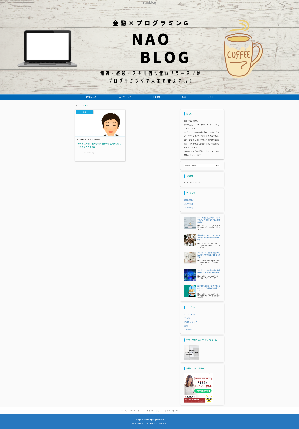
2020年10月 (189, 200)
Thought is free (161, 423)
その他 (187, 318)
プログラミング (190, 321)
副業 (186, 325)
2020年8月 (188, 207)
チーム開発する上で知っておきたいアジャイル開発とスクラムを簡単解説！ (208, 219)
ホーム (80, 105)
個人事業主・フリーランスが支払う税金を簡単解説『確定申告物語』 (208, 237)
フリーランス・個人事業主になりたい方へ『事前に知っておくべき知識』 (208, 254)
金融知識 (188, 329)
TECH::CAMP (189, 314)
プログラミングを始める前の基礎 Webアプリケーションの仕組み (209, 271)
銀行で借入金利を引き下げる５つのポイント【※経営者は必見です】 (208, 288)
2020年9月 (188, 203)
